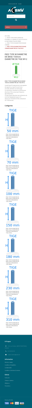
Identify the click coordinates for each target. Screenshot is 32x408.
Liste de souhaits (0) (12, 3)
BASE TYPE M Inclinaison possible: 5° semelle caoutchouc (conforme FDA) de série (16, 39)
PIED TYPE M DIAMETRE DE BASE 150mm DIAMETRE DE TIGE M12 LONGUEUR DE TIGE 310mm (12, 325)
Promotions (7, 386)
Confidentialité (8, 367)
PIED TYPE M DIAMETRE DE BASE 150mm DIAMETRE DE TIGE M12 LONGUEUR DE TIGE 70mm (12, 168)
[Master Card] (12, 402)
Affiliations (7, 383)
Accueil (7, 36)
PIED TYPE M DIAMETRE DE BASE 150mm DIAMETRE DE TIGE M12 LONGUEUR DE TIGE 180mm (12, 262)
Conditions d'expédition (10, 365)
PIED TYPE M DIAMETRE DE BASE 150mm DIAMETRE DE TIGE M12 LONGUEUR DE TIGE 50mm (12, 136)
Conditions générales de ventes (12, 370)
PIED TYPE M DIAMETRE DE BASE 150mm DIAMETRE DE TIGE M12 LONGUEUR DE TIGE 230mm (12, 293)
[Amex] (7, 402)
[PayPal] (17, 402)
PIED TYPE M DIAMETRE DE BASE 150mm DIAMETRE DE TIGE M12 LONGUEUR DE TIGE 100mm (12, 199)
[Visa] (22, 402)
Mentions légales (9, 362)
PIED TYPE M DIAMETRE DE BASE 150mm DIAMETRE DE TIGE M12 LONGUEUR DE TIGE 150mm (12, 230)
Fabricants (7, 377)
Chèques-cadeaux (9, 380)
